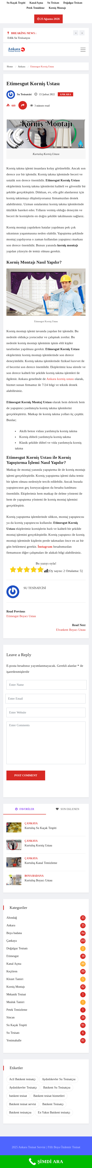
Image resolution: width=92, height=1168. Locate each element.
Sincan (10, 1017)
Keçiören (11, 971)
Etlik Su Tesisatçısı (18, 37)
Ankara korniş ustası (60, 379)
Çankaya (31, 823)
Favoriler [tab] (26, 809)
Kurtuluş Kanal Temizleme (41, 863)
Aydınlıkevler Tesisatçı (23, 1087)
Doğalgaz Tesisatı (72, 2)
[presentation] (75, 32)
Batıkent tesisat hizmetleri (49, 1095)
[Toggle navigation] (83, 50)
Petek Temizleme (36, 7)
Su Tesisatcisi (23, 94)
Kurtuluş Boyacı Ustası (38, 880)
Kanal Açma (36, 2)
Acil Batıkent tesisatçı (22, 1079)
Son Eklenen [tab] (69, 809)
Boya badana (34, 875)
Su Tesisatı (53, 2)
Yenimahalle (13, 1040)
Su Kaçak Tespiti (16, 2)
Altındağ (11, 917)
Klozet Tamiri (14, 979)
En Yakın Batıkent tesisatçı (54, 1112)
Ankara (21, 66)
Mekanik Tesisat (16, 994)
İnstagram (45, 546)
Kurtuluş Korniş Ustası (38, 845)
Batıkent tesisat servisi (22, 1104)
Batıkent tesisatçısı (20, 1112)
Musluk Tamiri (15, 1002)
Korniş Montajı (57, 7)
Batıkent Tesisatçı (53, 1104)
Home (10, 66)
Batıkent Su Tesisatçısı (56, 1087)
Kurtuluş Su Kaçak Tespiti (40, 828)
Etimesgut (12, 956)
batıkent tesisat (18, 1095)
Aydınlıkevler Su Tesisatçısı (59, 1079)
